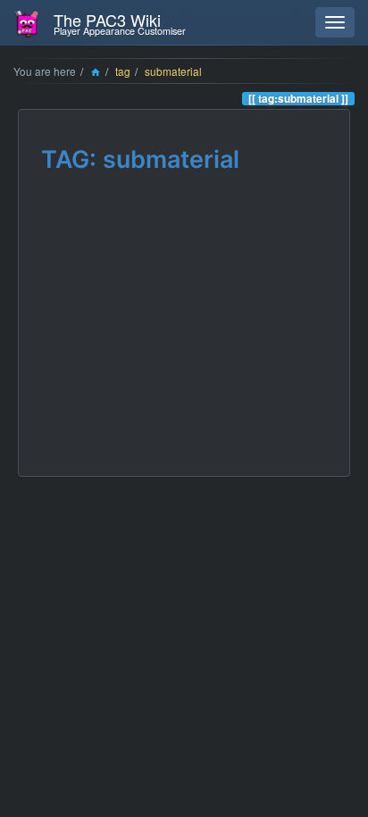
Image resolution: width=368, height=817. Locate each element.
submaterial (173, 71)
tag (122, 71)
